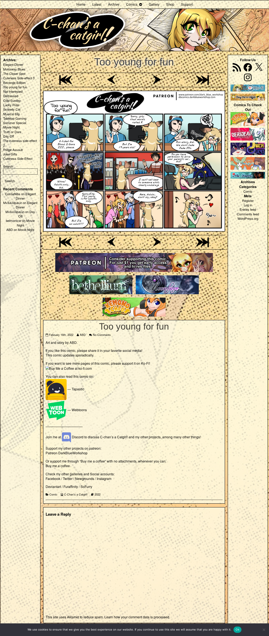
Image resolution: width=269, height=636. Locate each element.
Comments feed (248, 214)
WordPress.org (247, 218)
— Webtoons (77, 409)
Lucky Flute (11, 105)
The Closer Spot (14, 73)
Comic (53, 494)
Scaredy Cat (11, 109)
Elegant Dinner (13, 64)
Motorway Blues (14, 69)
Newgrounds (84, 478)
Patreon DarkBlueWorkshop (66, 452)
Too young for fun (134, 62)
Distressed (10, 96)
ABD (83, 335)
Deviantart (53, 486)
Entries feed (248, 209)
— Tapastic (75, 389)
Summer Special (14, 123)
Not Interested (12, 91)
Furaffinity (70, 486)
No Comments (102, 335)
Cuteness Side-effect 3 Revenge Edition (18, 80)
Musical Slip (11, 114)
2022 (97, 494)
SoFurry (86, 486)
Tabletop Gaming (14, 118)
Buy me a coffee (58, 465)
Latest (96, 4)
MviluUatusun (12, 202)
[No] (264, 630)
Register (248, 200)
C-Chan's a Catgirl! (76, 494)
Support (187, 4)
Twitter (68, 478)
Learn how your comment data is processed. (137, 617)
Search (8, 166)
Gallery (154, 4)
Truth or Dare (12, 132)
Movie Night (11, 127)
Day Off (8, 136)
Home (81, 4)
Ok (237, 629)
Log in (248, 205)
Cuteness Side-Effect (17, 158)
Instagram (104, 478)
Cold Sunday (12, 100)
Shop (170, 4)
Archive (113, 4)
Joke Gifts (10, 154)
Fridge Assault (13, 149)
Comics (131, 4)
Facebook (53, 478)
